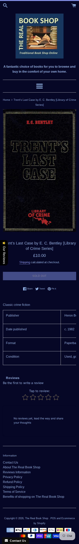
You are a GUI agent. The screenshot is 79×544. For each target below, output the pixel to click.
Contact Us (10, 462)
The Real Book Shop (37, 518)
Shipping (24, 262)
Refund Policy (12, 482)
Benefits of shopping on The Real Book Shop (33, 496)
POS (53, 518)
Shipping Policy (13, 487)
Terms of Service (14, 491)
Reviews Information (17, 472)
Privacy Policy (12, 477)
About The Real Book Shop (21, 467)
